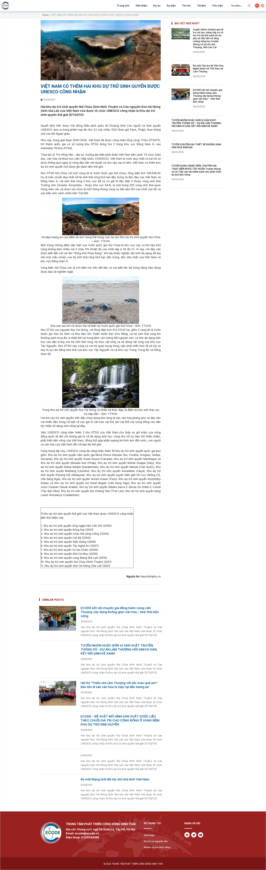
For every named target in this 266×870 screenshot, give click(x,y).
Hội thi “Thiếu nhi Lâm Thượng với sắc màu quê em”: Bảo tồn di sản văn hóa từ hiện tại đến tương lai (119, 685)
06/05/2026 (177, 130)
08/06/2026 (199, 76)
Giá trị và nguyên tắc (156, 841)
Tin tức (186, 5)
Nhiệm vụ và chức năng (157, 847)
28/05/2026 (199, 106)
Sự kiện (171, 5)
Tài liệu (201, 5)
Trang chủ (123, 5)
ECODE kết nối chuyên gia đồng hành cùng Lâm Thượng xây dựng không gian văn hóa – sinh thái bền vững (120, 612)
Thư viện (217, 5)
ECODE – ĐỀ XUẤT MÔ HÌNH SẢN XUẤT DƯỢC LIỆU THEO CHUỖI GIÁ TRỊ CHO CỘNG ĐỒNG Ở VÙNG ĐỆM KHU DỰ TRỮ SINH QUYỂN (120, 720)
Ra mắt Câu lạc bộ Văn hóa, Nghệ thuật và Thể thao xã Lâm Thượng (208, 68)
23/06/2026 (199, 52)
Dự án (157, 5)
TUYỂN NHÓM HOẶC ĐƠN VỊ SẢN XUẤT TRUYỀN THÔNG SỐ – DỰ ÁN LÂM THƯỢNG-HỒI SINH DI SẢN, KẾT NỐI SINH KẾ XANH (119, 649)
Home (45, 15)
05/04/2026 (177, 179)
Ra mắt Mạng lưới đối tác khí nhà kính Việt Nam (115, 779)
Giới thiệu (141, 5)
